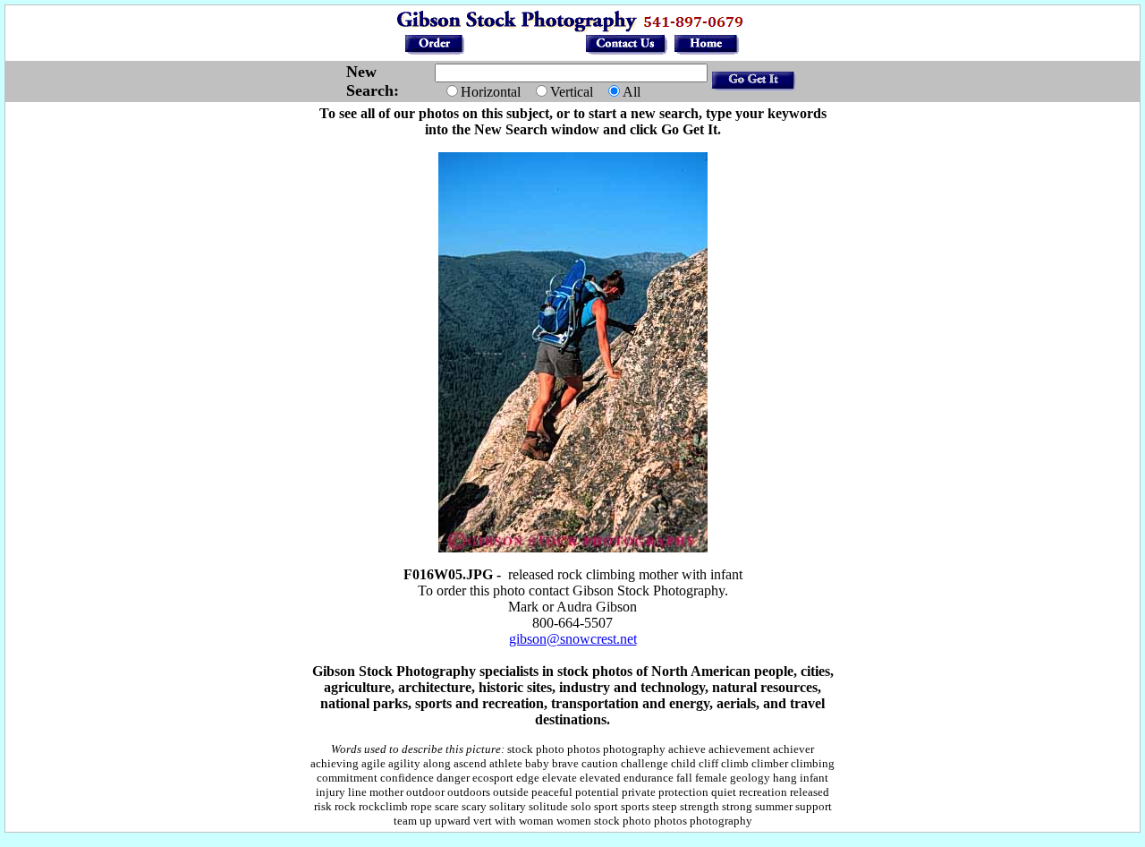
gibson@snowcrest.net (573, 638)
